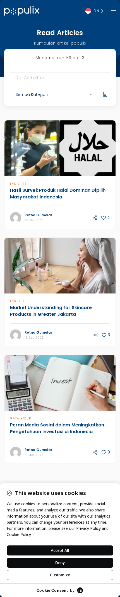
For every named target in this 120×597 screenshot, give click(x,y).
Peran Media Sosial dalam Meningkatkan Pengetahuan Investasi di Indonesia (57, 428)
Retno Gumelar (38, 215)
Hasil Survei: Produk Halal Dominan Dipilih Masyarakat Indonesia (57, 193)
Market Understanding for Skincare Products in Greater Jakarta (51, 310)
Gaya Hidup (20, 418)
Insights (18, 184)
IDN (96, 11)
